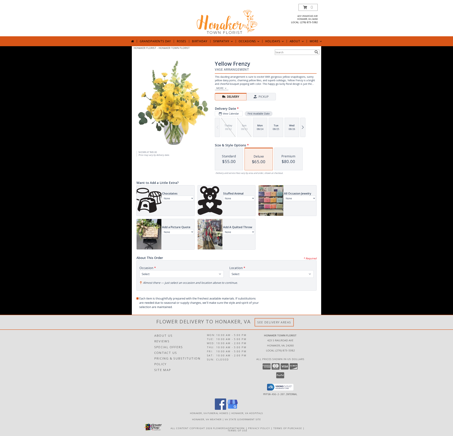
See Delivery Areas (274, 322)
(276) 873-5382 (309, 22)
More (314, 41)
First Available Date (259, 113)
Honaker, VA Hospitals (247, 413)
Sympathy (221, 41)
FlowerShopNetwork (229, 428)
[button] (308, 7)
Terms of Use (237, 430)
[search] (316, 52)
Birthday (199, 41)
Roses (181, 41)
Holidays (272, 41)
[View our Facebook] (220, 409)
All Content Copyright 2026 (191, 428)
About (295, 41)
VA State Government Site (243, 419)
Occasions (247, 41)
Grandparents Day (155, 41)
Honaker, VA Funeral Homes (209, 413)
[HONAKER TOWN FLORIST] (227, 20)
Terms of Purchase (287, 428)
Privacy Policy (259, 428)
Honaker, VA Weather (207, 419)
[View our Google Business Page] (232, 409)
